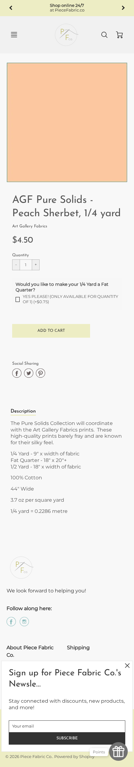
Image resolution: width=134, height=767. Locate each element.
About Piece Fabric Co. (30, 651)
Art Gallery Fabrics (29, 226)
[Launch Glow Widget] (118, 751)
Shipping (78, 648)
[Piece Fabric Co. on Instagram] (24, 624)
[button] (51, 331)
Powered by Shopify (74, 756)
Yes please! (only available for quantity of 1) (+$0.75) (70, 299)
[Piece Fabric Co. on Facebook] (11, 624)
